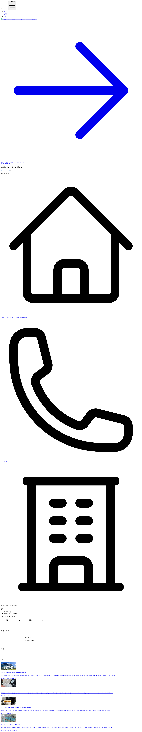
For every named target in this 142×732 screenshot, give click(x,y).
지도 (5, 11)
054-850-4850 (4, 461)
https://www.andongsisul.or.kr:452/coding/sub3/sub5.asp (14, 317)
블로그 (5, 14)
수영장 (5, 13)
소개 (5, 16)
